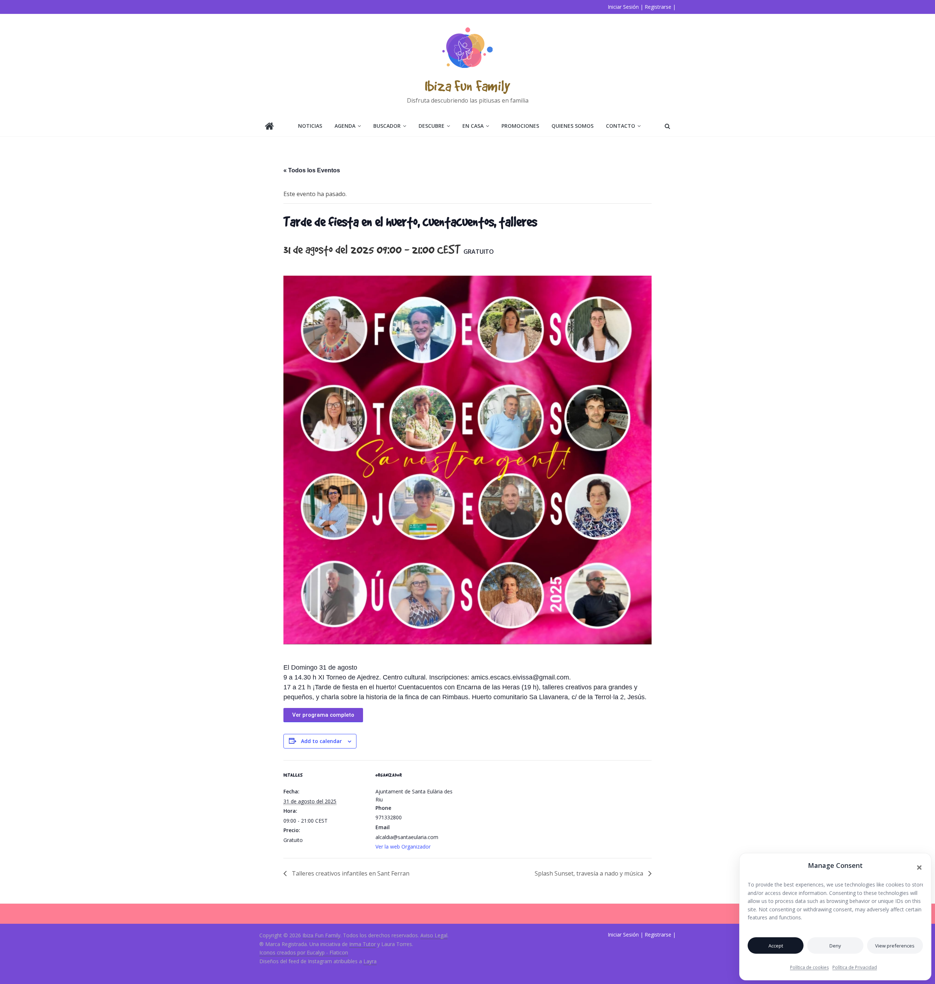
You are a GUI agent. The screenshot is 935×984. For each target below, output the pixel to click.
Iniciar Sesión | (625, 6)
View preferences (895, 945)
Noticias (310, 125)
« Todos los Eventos (311, 170)
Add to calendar (321, 741)
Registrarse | (660, 6)
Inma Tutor (362, 944)
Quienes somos (573, 125)
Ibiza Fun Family (467, 85)
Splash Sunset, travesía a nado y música (590, 873)
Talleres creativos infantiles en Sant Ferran (349, 873)
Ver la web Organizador (403, 846)
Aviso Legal (433, 935)
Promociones (520, 125)
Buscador (387, 125)
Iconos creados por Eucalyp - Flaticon (303, 952)
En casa (473, 125)
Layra (370, 961)
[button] (919, 867)
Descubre (431, 125)
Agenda (345, 125)
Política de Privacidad (854, 967)
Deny (835, 945)
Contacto (620, 125)
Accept (775, 945)
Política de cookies (809, 967)
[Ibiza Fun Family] (269, 127)
